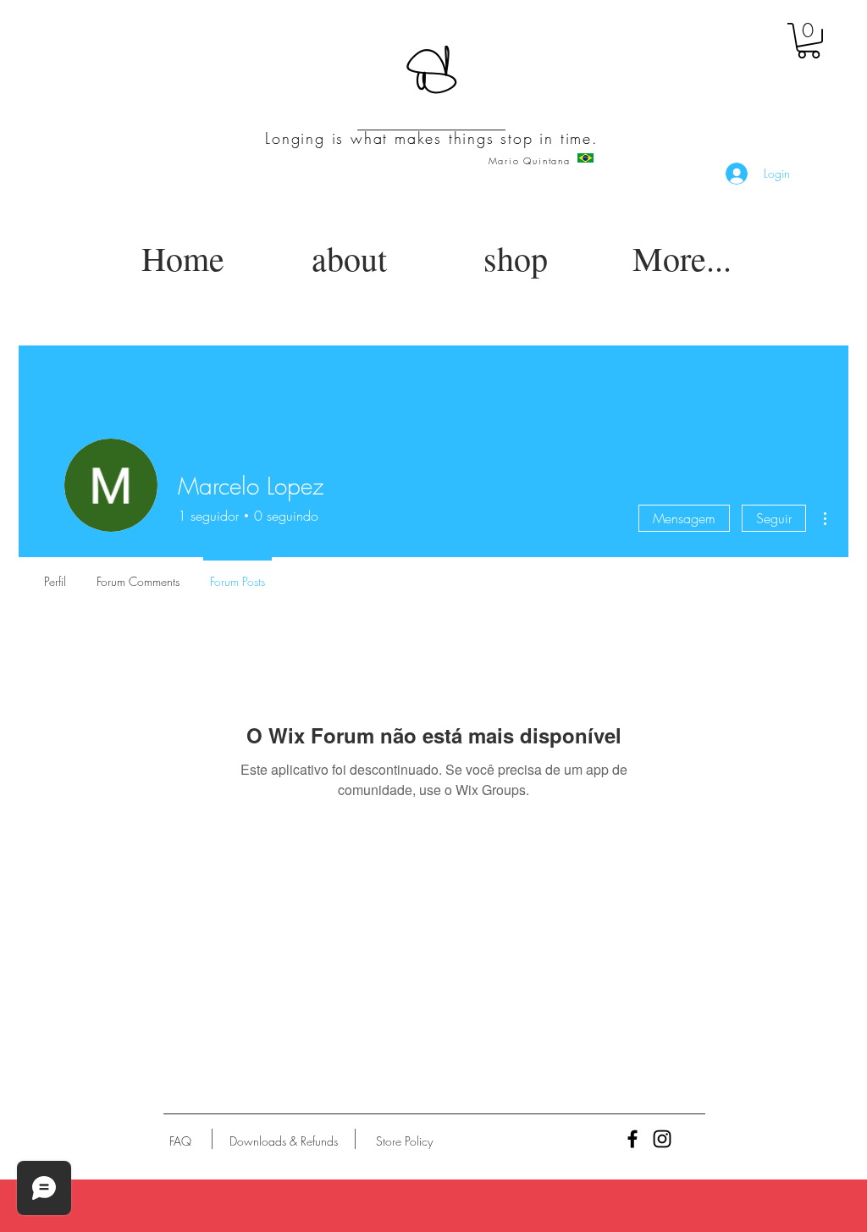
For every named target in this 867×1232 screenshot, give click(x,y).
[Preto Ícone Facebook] (632, 1139)
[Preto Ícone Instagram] (662, 1139)
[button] (808, 40)
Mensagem (684, 518)
